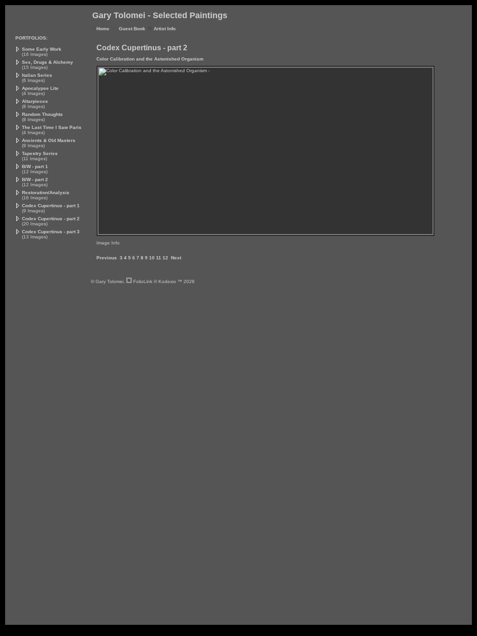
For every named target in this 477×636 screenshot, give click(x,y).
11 (158, 257)
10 (152, 257)
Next (176, 257)
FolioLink (142, 281)
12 (165, 257)
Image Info (108, 242)
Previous (106, 257)
